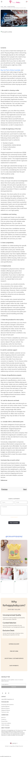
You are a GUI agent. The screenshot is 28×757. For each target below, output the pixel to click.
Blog (5, 6)
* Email (17, 502)
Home (2, 6)
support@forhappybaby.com (7, 699)
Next (25, 489)
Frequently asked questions (7, 704)
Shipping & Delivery (5, 710)
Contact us (3, 719)
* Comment (4, 506)
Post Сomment (14, 522)
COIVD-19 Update (5, 725)
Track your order (5, 712)
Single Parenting (11, 6)
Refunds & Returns (5, 708)
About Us (3, 717)
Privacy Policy (4, 721)
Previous (4, 489)
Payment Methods (5, 706)
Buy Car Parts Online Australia (10, 70)
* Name (3, 502)
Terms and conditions (6, 723)
